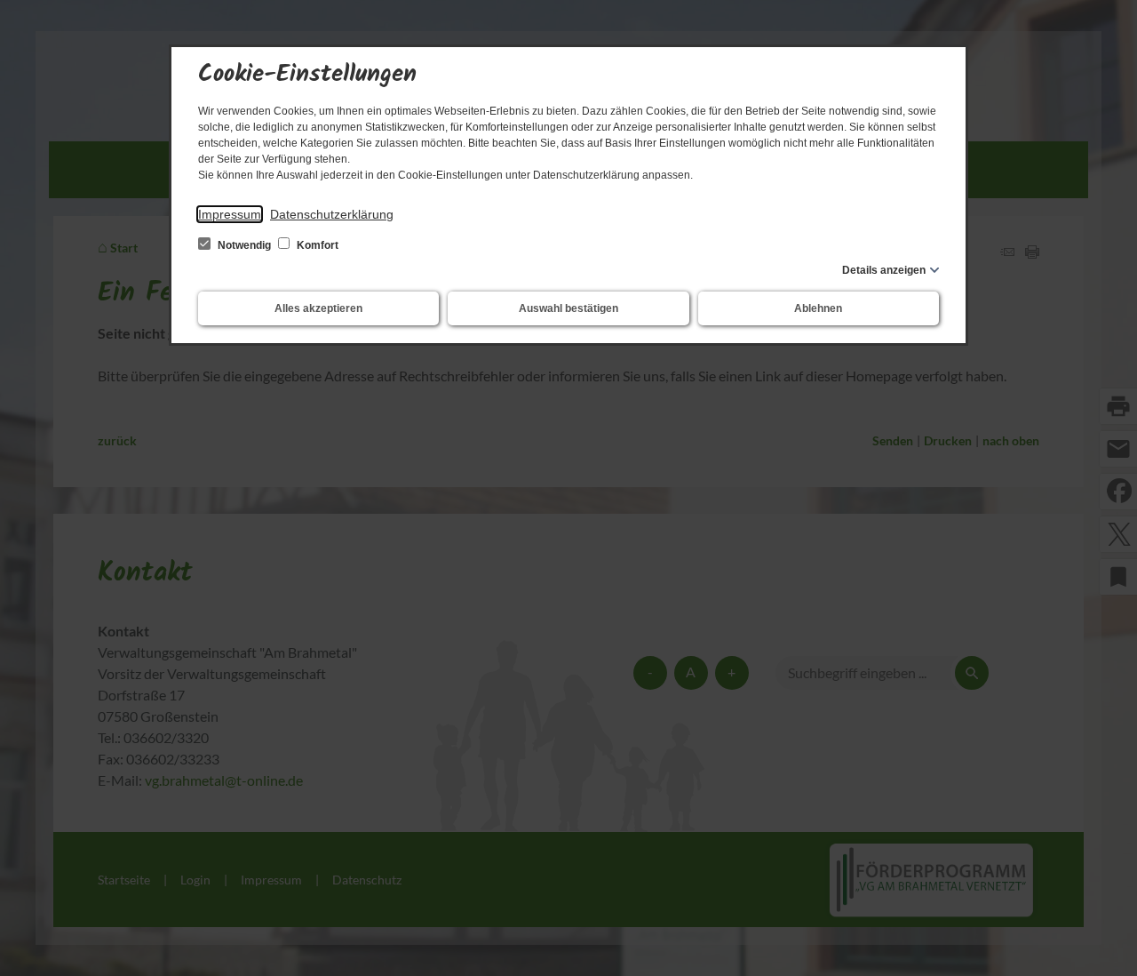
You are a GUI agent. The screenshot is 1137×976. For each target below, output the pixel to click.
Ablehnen (818, 308)
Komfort (316, 245)
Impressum (229, 214)
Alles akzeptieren (318, 308)
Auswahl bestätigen (568, 308)
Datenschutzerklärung (332, 214)
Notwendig (244, 245)
